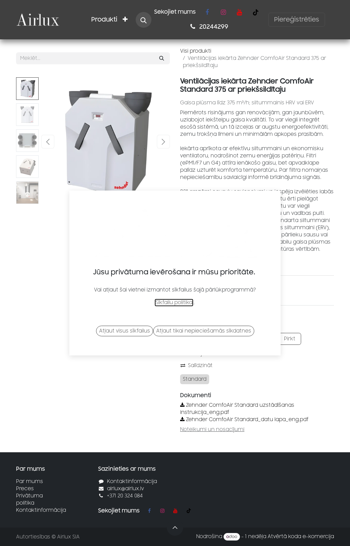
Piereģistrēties (296, 19)
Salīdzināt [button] (200, 365)
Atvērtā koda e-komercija (301, 537)
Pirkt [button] (289, 339)
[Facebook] (207, 12)
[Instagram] (223, 12)
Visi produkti (195, 51)
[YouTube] (239, 12)
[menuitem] (104, 19)
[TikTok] (256, 12)
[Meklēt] (161, 58)
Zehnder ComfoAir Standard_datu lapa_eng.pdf (247, 419)
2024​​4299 (213, 26)
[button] (143, 20)
